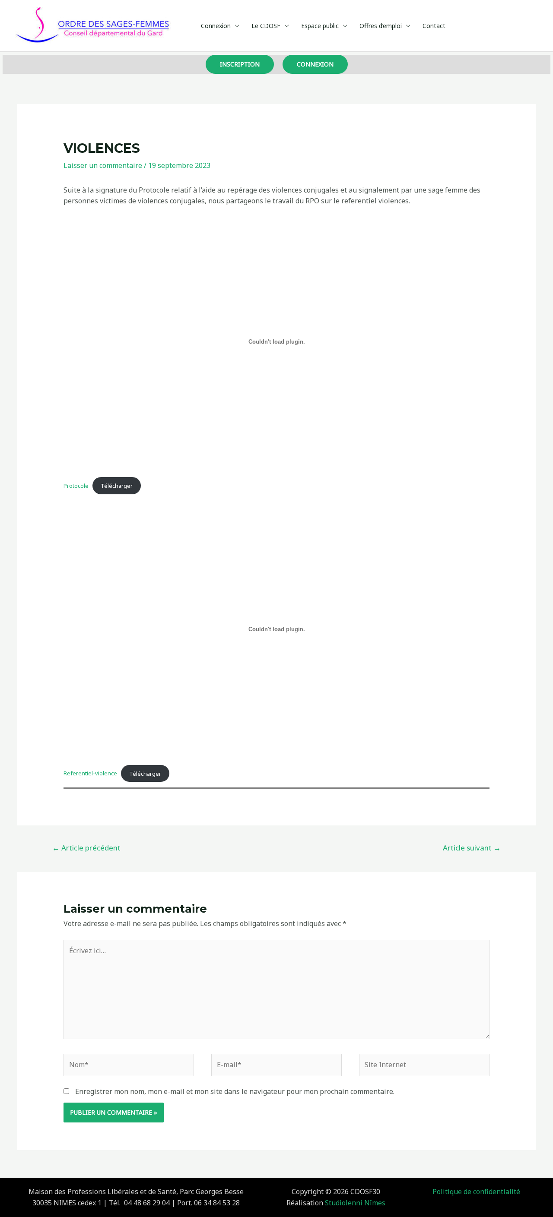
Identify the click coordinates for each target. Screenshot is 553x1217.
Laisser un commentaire (103, 165)
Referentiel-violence (90, 773)
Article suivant (472, 848)
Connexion (216, 26)
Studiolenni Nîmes (355, 1203)
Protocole (76, 486)
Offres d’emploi (380, 26)
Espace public (320, 26)
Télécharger (117, 486)
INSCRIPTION (240, 64)
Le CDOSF (265, 26)
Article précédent (86, 848)
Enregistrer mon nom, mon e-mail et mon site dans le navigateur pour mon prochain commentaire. (234, 1091)
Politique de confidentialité (476, 1191)
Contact (434, 26)
